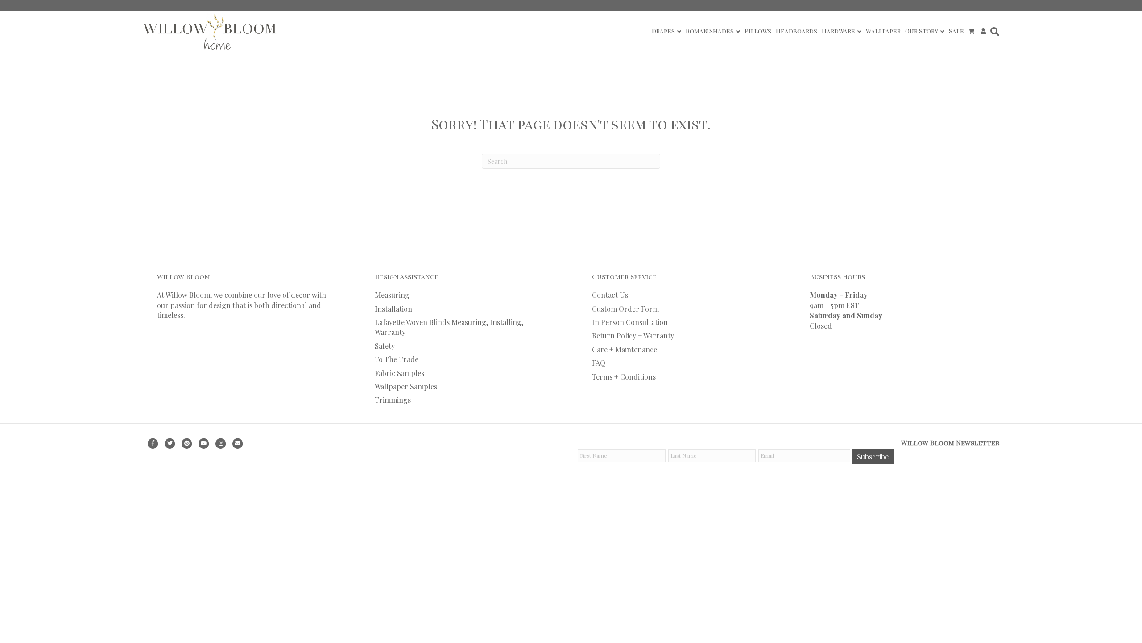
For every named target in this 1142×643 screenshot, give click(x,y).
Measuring (392, 295)
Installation (393, 308)
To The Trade (396, 359)
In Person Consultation (630, 322)
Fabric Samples (399, 373)
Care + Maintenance (624, 349)
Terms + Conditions (624, 376)
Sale (956, 31)
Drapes (663, 31)
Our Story (921, 31)
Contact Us (610, 295)
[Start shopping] (972, 31)
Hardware (838, 31)
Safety (385, 346)
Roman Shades (710, 31)
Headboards (796, 31)
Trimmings (393, 400)
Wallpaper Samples (406, 386)
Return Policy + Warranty (633, 335)
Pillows (758, 31)
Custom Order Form (625, 308)
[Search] (993, 31)
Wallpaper (883, 31)
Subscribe (873, 456)
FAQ (598, 362)
